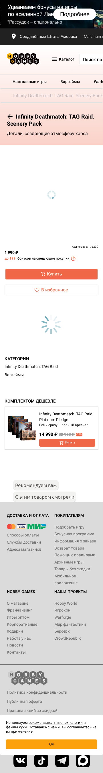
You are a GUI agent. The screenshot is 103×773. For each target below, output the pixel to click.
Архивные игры (69, 562)
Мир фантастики (70, 624)
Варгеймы (70, 81)
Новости (15, 645)
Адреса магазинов (24, 549)
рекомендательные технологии (56, 722)
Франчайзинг (19, 610)
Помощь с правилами (74, 555)
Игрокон (62, 610)
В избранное (54, 290)
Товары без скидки (72, 569)
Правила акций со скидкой (32, 710)
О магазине (17, 603)
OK (51, 744)
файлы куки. (17, 727)
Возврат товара (69, 548)
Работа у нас (19, 638)
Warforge (62, 617)
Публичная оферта (24, 701)
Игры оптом (18, 617)
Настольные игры (30, 81)
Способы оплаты (23, 535)
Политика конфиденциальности (37, 692)
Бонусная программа (74, 534)
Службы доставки (24, 542)
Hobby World (65, 603)
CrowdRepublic (67, 638)
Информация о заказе (75, 541)
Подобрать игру (69, 527)
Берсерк (62, 631)
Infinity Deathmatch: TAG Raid (31, 366)
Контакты (16, 652)
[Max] (83, 760)
